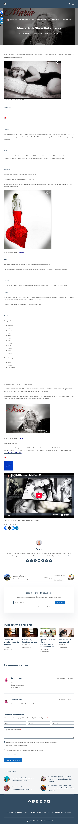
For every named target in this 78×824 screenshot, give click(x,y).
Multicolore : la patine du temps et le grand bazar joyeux (24, 779)
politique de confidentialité (43, 607)
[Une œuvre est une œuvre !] (66, 632)
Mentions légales (21, 813)
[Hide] (1, 25)
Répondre (70, 678)
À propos (10, 813)
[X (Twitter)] (33, 801)
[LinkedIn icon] (31, 560)
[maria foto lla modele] (5, 117)
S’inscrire (60, 602)
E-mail (32, 723)
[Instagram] (37, 801)
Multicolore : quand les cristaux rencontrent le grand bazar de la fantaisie (60, 779)
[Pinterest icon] (46, 560)
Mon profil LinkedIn (64, 556)
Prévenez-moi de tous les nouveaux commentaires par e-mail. (25, 750)
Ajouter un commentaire (13, 729)
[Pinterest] (45, 801)
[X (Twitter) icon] (39, 560)
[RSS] (48, 801)
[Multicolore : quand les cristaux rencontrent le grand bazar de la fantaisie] (43, 779)
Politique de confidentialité (39, 813)
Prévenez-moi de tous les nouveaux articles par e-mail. (23, 755)
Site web (55, 723)
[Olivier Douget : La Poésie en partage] (30, 632)
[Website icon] (35, 560)
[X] (9, 528)
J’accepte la (40, 607)
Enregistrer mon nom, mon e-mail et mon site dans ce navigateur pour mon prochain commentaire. (31, 742)
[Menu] (73, 4)
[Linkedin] (17, 528)
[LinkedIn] (41, 801)
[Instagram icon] (42, 560)
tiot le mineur (16, 678)
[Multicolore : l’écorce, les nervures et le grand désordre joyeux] (7, 788)
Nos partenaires (57, 813)
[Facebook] (5, 528)
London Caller (16, 699)
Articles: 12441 (39, 565)
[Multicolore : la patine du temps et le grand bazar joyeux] (7, 779)
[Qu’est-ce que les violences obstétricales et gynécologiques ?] (48, 632)
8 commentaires (26, 647)
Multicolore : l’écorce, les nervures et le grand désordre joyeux (24, 788)
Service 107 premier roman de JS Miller (11, 642)
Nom (7, 723)
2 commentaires (66, 20)
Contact (68, 813)
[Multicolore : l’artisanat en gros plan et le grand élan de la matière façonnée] (43, 788)
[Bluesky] (13, 528)
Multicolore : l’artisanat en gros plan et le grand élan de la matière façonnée (61, 788)
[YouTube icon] (50, 560)
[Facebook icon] (27, 560)
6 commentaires (8, 649)
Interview (55, 20)
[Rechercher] (69, 4)
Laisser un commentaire (13, 760)
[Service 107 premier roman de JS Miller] (11, 632)
